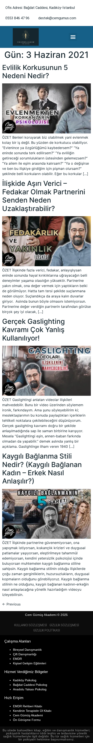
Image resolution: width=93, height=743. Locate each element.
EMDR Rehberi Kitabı (27, 706)
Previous (11, 604)
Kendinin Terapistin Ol (28, 710)
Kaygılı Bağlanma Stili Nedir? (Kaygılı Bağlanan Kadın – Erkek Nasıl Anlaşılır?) (42, 468)
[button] (73, 37)
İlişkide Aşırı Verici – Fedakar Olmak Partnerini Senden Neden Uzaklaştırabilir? (43, 196)
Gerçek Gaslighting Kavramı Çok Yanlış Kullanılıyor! (33, 329)
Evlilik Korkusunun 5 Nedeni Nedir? (35, 71)
